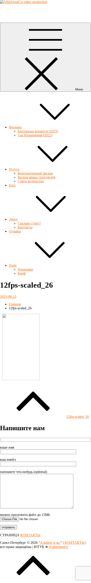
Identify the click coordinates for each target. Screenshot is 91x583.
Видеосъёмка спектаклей (36, 177)
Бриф (22, 273)
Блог (12, 185)
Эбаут (13, 219)
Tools (13, 265)
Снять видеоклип (31, 181)
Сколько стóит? (29, 223)
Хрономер (25, 269)
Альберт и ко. (10, 9)
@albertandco (58, 547)
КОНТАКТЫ (30, 535)
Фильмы (15, 127)
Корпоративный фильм (35, 173)
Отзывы (15, 231)
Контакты (25, 227)
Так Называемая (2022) (35, 135)
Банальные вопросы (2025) (38, 131)
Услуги (14, 169)
